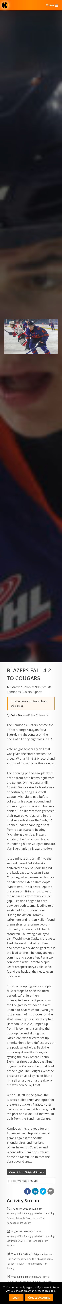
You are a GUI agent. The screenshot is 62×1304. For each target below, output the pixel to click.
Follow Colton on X (38, 715)
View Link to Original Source (26, 1172)
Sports (37, 692)
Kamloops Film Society (19, 1213)
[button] (27, 1191)
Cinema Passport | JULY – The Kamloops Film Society (30, 1263)
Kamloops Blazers (19, 692)
